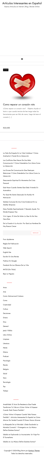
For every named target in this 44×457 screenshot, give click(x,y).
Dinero (5, 317)
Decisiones (6, 313)
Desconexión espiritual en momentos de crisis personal (19, 181)
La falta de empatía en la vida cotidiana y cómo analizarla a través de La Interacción (20, 154)
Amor (6, 70)
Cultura (5, 309)
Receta (5, 365)
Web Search (7, 248)
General (5, 326)
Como (5, 300)
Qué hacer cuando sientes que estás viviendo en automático (20, 189)
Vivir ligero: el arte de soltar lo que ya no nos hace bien (20, 217)
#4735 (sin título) (9, 269)
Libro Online (7, 335)
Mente (5, 348)
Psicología (6, 360)
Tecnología (6, 382)
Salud (5, 373)
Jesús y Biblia (7, 330)
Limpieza (6, 339)
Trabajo (5, 391)
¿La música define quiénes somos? (23, 442)
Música (5, 352)
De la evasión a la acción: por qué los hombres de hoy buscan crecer (22, 224)
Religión (6, 369)
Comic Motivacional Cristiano (13, 296)
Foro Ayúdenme (8, 239)
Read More (6, 128)
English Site (7, 252)
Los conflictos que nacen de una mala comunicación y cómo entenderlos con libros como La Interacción (21, 163)
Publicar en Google (10, 261)
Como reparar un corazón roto (19, 104)
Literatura (6, 343)
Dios (4, 322)
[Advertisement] (22, 33)
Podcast (5, 356)
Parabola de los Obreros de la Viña (16, 265)
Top (4, 386)
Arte (4, 292)
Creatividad (7, 305)
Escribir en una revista (11, 256)
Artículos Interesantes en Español (22, 3)
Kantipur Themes (34, 450)
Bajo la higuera (8, 274)
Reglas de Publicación (11, 243)
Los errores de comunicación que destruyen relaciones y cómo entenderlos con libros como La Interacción (21, 173)
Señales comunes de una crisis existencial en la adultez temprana (20, 203)
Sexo (4, 378)
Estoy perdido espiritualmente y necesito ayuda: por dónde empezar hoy (21, 210)
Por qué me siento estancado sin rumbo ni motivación (18, 196)
